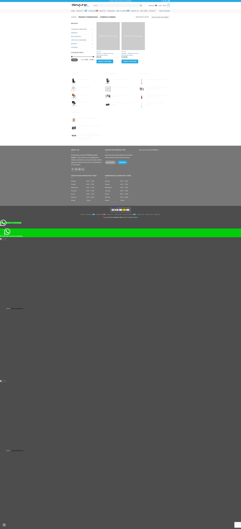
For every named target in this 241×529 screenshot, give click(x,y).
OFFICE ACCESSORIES (78, 40)
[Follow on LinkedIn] (169, 1)
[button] (164, 5)
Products (79, 11)
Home (73, 11)
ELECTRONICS (76, 36)
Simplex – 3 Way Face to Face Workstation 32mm (130, 54)
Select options (104, 61)
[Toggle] (92, 29)
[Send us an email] (165, 1)
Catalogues (111, 11)
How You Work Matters (131, 217)
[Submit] (141, 5)
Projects (152, 11)
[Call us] (167, 1)
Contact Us (135, 11)
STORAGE (74, 47)
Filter (74, 60)
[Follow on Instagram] (163, 1)
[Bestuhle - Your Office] (80, 5)
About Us (103, 11)
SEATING (74, 44)
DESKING (74, 33)
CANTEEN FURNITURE (79, 29)
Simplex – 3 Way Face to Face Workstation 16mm (105, 54)
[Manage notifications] (4, 524)
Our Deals (91, 11)
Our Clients (144, 11)
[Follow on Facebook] (161, 1)
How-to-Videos (121, 11)
